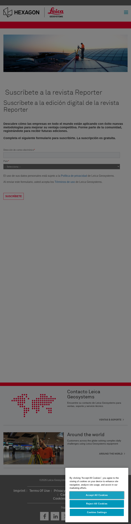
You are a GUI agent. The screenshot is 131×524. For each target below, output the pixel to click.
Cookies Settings (97, 512)
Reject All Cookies (96, 503)
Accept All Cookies (97, 495)
